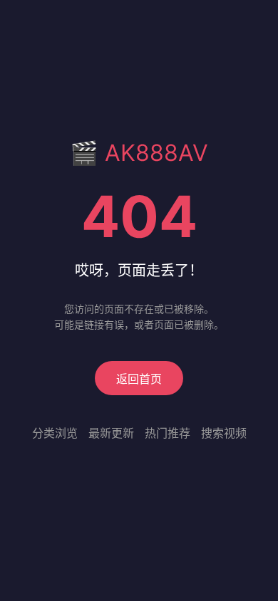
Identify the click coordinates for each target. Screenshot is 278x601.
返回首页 (139, 379)
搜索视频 (224, 433)
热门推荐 (167, 433)
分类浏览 (55, 433)
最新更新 (111, 433)
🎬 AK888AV (139, 153)
